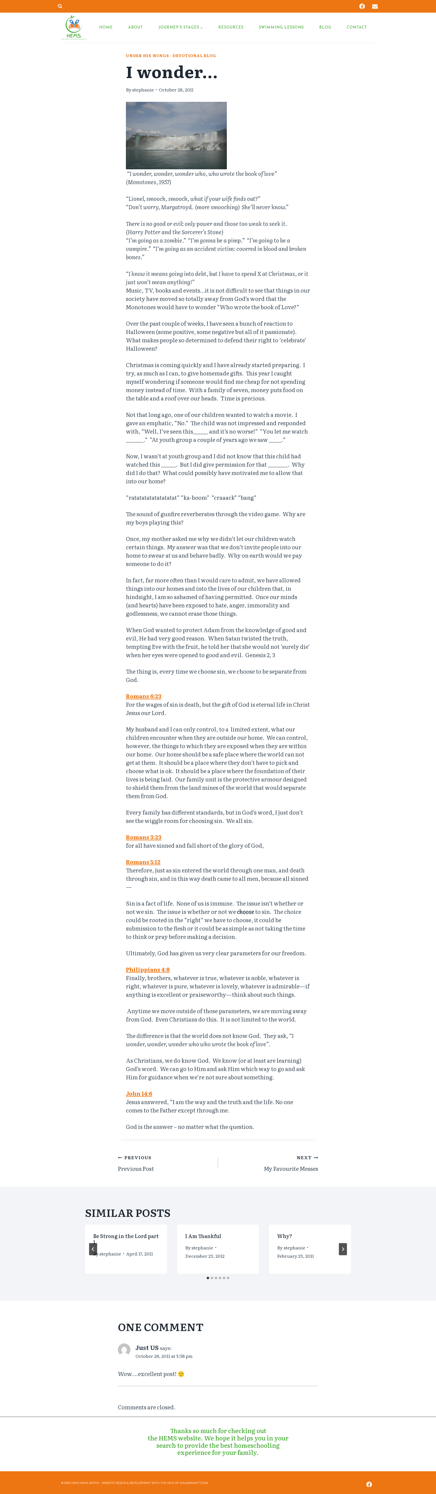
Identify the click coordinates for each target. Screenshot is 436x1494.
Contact (357, 28)
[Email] (374, 6)
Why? (284, 1236)
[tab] (208, 1278)
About (135, 28)
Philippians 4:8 (148, 969)
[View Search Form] (60, 6)
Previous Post (136, 1163)
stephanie (143, 89)
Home (106, 28)
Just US (147, 1347)
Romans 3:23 (143, 837)
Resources (230, 28)
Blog (325, 28)
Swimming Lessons (281, 28)
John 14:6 (139, 1093)
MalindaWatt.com (194, 1483)
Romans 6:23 (143, 696)
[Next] (343, 1249)
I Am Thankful (203, 1236)
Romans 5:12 (143, 862)
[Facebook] (362, 6)
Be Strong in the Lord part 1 (126, 1239)
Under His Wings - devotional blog (171, 55)
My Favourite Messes (291, 1163)
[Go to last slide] (93, 1249)
